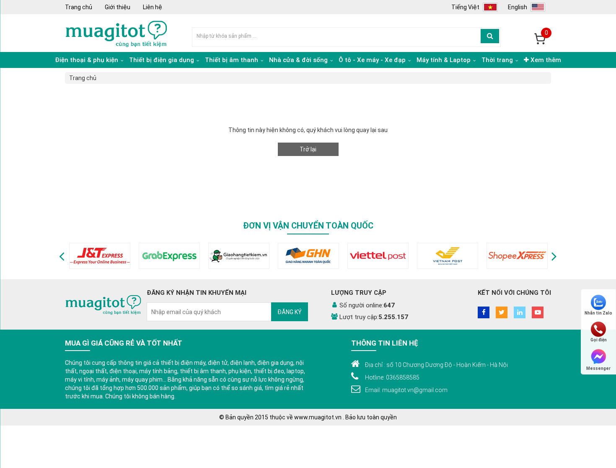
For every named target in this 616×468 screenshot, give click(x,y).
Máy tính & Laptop (444, 60)
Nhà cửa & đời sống (299, 60)
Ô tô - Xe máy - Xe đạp (373, 60)
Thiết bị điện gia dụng (162, 60)
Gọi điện (598, 340)
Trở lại (308, 149)
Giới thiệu (117, 7)
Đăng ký (289, 312)
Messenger (598, 368)
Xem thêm (545, 60)
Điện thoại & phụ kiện (87, 60)
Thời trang (498, 60)
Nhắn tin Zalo (598, 313)
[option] (100, 256)
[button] (62, 255)
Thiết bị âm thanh (232, 60)
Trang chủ (78, 7)
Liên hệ (152, 7)
